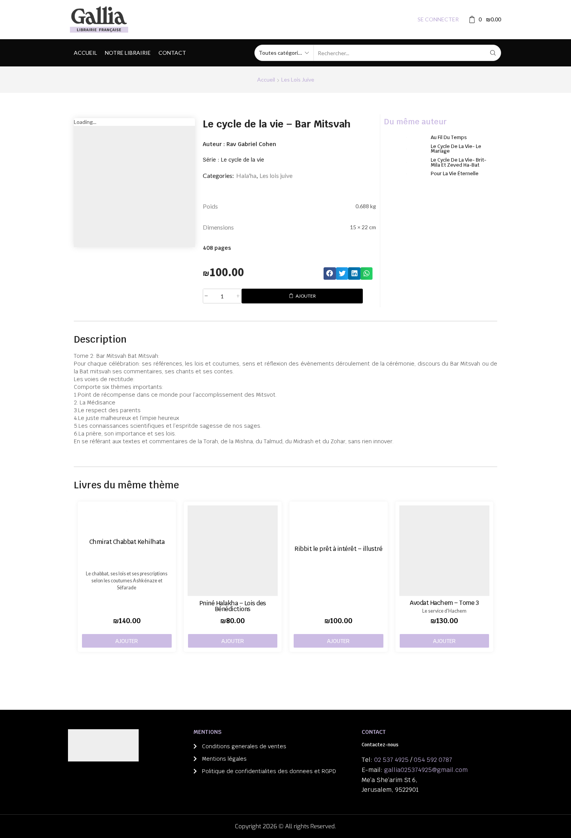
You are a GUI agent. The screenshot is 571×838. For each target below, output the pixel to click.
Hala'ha (246, 175)
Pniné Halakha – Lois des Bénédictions (232, 606)
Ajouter (306, 296)
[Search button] (493, 53)
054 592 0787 (433, 760)
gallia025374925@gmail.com (426, 770)
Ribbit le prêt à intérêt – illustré (338, 549)
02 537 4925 (391, 760)
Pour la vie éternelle (455, 173)
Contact (172, 52)
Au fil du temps (449, 137)
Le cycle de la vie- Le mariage (456, 149)
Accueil (85, 52)
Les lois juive (297, 79)
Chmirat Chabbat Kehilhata (127, 542)
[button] (330, 273)
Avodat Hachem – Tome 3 (444, 603)
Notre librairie (128, 52)
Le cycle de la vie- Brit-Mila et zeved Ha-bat (458, 162)
